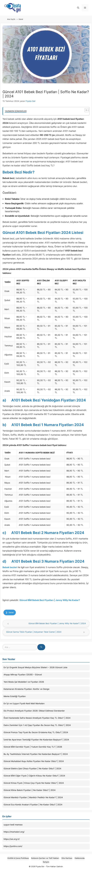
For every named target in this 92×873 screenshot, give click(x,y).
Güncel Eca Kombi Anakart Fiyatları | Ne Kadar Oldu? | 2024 (33, 804)
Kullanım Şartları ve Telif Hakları (45, 858)
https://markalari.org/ (14, 832)
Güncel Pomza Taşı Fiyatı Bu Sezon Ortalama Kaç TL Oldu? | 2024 (36, 732)
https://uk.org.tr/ (12, 839)
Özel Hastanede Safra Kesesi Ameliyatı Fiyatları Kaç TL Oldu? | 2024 (37, 718)
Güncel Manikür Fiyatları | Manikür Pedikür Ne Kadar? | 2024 (33, 797)
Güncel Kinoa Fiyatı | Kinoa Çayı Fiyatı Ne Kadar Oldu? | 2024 (34, 783)
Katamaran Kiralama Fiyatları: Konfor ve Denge (26, 689)
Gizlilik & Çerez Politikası (18, 858)
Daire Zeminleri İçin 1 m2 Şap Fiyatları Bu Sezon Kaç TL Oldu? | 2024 (37, 725)
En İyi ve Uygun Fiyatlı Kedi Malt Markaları (24, 703)
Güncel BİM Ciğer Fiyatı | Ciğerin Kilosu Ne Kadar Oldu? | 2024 (34, 776)
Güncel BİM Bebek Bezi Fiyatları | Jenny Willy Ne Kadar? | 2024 (57, 623)
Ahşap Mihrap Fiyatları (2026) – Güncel (23, 674)
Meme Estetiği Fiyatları (15, 696)
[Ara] (41, 647)
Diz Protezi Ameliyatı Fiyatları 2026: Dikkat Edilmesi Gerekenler (34, 711)
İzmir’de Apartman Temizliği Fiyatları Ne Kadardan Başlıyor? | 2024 (36, 739)
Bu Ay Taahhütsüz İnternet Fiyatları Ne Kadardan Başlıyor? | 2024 (36, 754)
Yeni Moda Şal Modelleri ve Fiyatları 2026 (24, 682)
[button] (78, 7)
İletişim (46, 862)
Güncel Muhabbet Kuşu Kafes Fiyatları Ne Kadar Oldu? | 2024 (34, 761)
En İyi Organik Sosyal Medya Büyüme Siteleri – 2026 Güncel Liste (35, 667)
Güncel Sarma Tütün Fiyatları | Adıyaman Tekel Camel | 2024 (33, 632)
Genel (21, 19)
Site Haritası (66, 858)
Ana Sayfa (11, 19)
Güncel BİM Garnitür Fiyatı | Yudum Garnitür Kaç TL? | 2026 (33, 747)
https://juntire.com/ (13, 846)
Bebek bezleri (10, 567)
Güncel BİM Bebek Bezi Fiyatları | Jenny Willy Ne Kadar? (49, 600)
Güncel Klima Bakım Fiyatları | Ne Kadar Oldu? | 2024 (29, 790)
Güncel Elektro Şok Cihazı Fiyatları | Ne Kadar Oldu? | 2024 (32, 768)
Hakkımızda (80, 858)
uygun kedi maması (13, 824)
